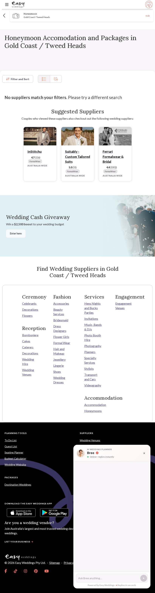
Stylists (89, 368)
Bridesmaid (60, 320)
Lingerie (58, 365)
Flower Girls (61, 337)
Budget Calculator (15, 458)
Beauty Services (58, 312)
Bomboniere (30, 335)
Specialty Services (90, 360)
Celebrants (29, 303)
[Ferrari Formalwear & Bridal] (115, 136)
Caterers (27, 347)
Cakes (26, 341)
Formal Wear (61, 343)
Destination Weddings (18, 484)
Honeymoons (93, 411)
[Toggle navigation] (6, 4)
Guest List (11, 446)
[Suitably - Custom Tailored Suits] (77, 136)
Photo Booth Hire (92, 337)
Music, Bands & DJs (93, 327)
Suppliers (86, 433)
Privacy (69, 562)
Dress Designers (59, 328)
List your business (17, 541)
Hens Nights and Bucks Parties (92, 308)
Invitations (91, 318)
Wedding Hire (28, 361)
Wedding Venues (28, 372)
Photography (92, 346)
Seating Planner (14, 452)
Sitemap (54, 562)
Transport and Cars (90, 377)
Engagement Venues (123, 306)
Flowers (27, 315)
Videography (92, 385)
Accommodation (93, 405)
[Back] (4, 15)
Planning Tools (16, 433)
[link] (6, 571)
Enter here (16, 233)
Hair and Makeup (58, 351)
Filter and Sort (20, 79)
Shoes (57, 371)
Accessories (61, 303)
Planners (89, 352)
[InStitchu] (40, 136)
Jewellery (59, 359)
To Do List (11, 440)
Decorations (30, 309)
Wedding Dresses (59, 380)
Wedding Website (15, 464)
